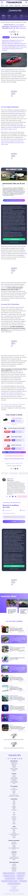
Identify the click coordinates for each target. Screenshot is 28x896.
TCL (14, 821)
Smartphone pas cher (9, 875)
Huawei (14, 765)
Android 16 (19, 878)
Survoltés (14, 473)
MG (14, 805)
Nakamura (14, 868)
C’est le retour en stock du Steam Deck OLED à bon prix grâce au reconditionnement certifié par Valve (16, 678)
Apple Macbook (14, 789)
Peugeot (14, 806)
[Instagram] (9, 758)
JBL (14, 831)
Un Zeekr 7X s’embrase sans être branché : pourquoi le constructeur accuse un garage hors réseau (17, 649)
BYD (14, 801)
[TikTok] (19, 758)
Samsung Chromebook (14, 796)
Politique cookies (17, 236)
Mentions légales (14, 886)
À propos (14, 887)
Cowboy (14, 864)
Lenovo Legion (14, 777)
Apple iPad (14, 853)
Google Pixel (14, 763)
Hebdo (23, 510)
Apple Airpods (14, 828)
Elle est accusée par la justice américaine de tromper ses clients (14, 393)
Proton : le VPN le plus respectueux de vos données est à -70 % (12, 611)
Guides (11, 5)
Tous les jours (7, 510)
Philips (14, 818)
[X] (6, 758)
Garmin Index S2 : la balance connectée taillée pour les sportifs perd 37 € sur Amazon (16, 629)
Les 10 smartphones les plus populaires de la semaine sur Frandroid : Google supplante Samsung (16, 717)
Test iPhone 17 (20, 875)
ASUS (14, 775)
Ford (14, 804)
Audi (14, 800)
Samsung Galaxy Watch (14, 848)
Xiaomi (14, 770)
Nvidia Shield (14, 781)
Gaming (14, 773)
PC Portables (14, 786)
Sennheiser (14, 835)
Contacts (14, 888)
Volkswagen (14, 810)
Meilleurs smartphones (9, 873)
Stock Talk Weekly (19, 111)
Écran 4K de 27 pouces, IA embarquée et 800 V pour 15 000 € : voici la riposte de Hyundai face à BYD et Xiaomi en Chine (17, 727)
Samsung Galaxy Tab (14, 858)
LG (14, 815)
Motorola (14, 766)
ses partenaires (7, 231)
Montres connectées (14, 840)
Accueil (2, 22)
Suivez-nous (6, 37)
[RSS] (13, 758)
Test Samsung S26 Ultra (14, 883)
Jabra (14, 830)
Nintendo (14, 780)
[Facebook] (11, 758)
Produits (5, 473)
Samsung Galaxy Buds (14, 834)
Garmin (14, 845)
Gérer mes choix (14, 242)
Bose (14, 829)
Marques (8, 22)
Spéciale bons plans (9, 513)
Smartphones (14, 761)
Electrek (9, 284)
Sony (14, 820)
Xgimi (14, 822)
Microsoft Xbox (14, 778)
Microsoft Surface (14, 795)
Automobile (14, 799)
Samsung (14, 819)
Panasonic (14, 816)
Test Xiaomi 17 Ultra (10, 878)
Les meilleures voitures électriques (14, 455)
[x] (7, 496)
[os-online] (15, 496)
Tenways (14, 869)
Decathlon (14, 865)
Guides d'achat (12, 666)
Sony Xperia (14, 769)
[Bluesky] (21, 758)
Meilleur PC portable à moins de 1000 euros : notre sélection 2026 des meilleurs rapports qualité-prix (17, 668)
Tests (6, 5)
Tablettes (14, 852)
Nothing (14, 833)
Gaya (14, 866)
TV (14, 812)
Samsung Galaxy (14, 768)
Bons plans (18, 5)
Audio (14, 826)
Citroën (14, 803)
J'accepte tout (15, 566)
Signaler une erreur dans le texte (14, 463)
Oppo (14, 767)
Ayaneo (14, 776)
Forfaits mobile (20, 873)
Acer (14, 788)
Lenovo (14, 791)
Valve (14, 783)
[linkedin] (12, 496)
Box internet (23, 881)
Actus (2, 5)
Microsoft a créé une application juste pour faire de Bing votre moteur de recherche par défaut (17, 708)
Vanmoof (14, 871)
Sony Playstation (14, 782)
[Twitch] (17, 758)
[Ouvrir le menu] (2, 2)
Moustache (14, 867)
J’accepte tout (15, 239)
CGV (14, 892)
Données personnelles (14, 890)
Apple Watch (14, 843)
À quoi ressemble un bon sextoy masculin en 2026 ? (17, 658)
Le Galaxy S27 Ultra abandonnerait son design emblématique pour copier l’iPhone (15, 688)
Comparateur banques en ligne (9, 881)
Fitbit (14, 844)
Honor (14, 792)
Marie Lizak (10, 478)
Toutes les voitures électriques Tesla (14, 458)
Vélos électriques (14, 862)
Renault (14, 807)
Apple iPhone (14, 762)
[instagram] (10, 496)
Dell (14, 790)
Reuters (21, 252)
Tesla (12, 22)
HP (14, 793)
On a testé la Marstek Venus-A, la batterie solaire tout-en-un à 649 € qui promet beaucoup (17, 639)
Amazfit (14, 842)
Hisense (14, 814)
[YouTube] (15, 758)
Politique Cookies (14, 889)
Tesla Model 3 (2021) (14, 415)
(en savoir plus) (15, 225)
